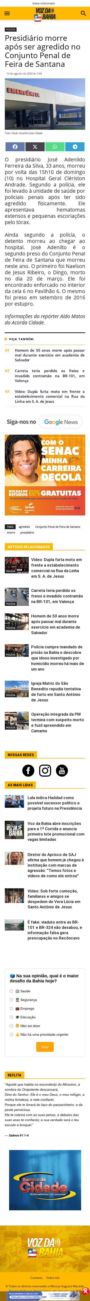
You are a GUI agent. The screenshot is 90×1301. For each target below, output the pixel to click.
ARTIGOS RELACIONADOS (29, 547)
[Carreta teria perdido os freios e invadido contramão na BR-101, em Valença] (17, 597)
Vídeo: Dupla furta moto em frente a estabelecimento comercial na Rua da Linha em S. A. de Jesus (50, 396)
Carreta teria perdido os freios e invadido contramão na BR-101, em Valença (50, 375)
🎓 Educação (25, 1017)
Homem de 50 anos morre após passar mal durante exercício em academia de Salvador (50, 355)
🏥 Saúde (22, 991)
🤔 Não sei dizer (27, 1026)
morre (11, 532)
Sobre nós (38, 3)
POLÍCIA (10, 29)
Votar (45, 1047)
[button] (83, 14)
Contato (50, 3)
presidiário (27, 532)
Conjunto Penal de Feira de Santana (57, 526)
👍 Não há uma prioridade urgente (41, 1034)
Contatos (36, 1278)
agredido (24, 526)
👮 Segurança (26, 1000)
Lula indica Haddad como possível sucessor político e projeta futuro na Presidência (55, 803)
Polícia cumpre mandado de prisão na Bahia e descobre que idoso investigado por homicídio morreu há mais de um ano (57, 657)
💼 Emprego (24, 1008)
